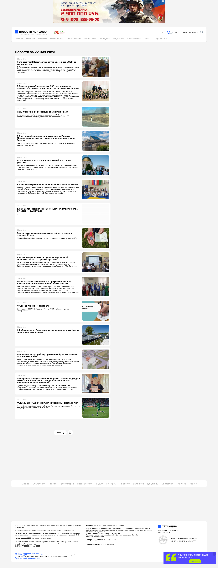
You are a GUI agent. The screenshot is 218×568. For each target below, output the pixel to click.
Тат (175, 32)
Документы (153, 483)
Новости (30, 38)
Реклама (42, 38)
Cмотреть (195, 561)
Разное (193, 483)
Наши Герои (90, 38)
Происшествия (73, 38)
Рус (164, 32)
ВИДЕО (147, 38)
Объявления (56, 38)
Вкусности (118, 38)
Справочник (161, 38)
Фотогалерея (134, 38)
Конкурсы (105, 38)
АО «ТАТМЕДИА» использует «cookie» (29, 555)
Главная (19, 38)
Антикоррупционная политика (27, 553)
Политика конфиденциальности (27, 558)
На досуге (125, 483)
